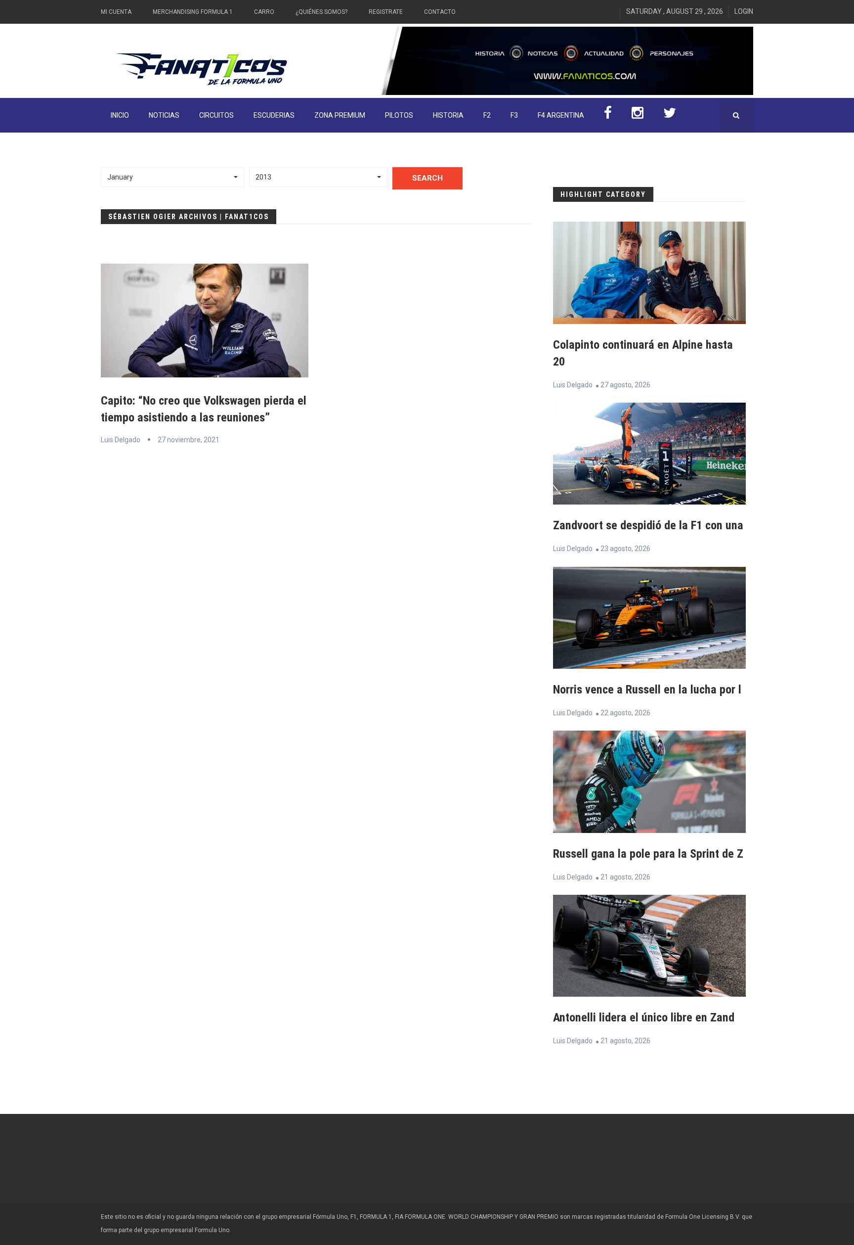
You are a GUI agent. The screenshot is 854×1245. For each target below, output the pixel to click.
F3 (514, 115)
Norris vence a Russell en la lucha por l (647, 689)
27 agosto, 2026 (625, 385)
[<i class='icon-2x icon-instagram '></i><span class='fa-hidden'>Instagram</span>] (637, 115)
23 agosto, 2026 (625, 549)
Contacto (440, 11)
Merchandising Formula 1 (193, 11)
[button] (172, 177)
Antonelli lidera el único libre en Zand (643, 1017)
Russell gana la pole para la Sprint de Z (648, 854)
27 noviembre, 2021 (188, 440)
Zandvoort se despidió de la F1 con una (648, 525)
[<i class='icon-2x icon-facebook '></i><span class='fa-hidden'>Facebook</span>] (608, 115)
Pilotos (399, 115)
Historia (448, 115)
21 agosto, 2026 (625, 877)
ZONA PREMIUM (339, 115)
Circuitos (216, 115)
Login (743, 11)
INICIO (120, 115)
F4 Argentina (561, 115)
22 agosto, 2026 (625, 713)
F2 (487, 115)
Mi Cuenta (116, 11)
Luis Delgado (120, 440)
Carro (264, 11)
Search (427, 178)
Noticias (164, 115)
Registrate (386, 11)
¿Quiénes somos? (321, 11)
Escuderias (274, 115)
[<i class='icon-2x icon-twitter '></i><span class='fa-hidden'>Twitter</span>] (669, 115)
